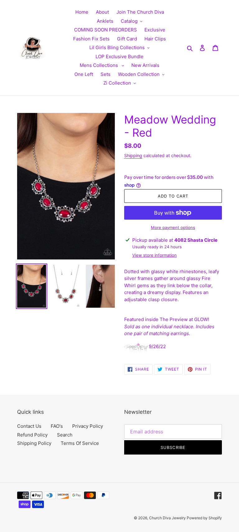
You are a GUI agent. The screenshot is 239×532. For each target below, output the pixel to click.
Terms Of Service (80, 443)
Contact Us (29, 426)
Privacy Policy (87, 426)
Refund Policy (32, 435)
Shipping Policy (34, 443)
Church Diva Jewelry (168, 518)
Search (65, 435)
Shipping (133, 155)
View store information (154, 255)
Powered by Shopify (204, 518)
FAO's (57, 426)
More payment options (173, 227)
